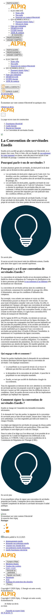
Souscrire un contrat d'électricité (27, 17)
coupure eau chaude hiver (15, 546)
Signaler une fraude (13, 575)
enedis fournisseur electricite (16, 550)
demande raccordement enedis (17, 543)
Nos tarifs (19, 15)
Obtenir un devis (7, 107)
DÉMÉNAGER (17, 28)
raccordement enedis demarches (18, 548)
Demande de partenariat (11, 571)
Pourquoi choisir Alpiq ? (24, 22)
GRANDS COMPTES (14, 40)
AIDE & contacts (17, 33)
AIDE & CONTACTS (12, 87)
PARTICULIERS (12, 3)
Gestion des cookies (13, 566)
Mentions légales (12, 564)
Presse (9, 584)
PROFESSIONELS (13, 52)
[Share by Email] (7, 532)
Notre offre (19, 13)
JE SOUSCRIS (17, 35)
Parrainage (10, 577)
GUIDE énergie (17, 30)
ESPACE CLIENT (11, 91)
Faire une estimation (18, 26)
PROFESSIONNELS (14, 38)
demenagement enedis (14, 541)
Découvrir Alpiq (21, 24)
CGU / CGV (11, 568)
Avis (7, 580)
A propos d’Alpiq (12, 562)
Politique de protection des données (19, 582)
